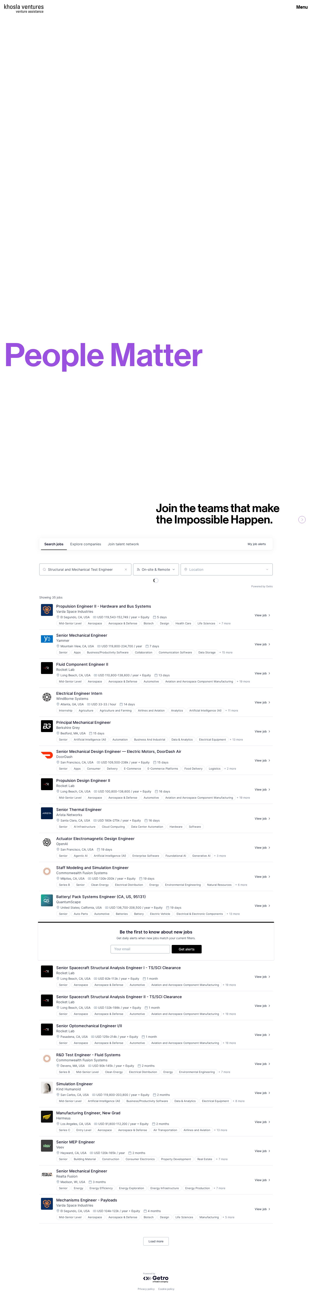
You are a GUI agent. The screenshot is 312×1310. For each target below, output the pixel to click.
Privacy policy (146, 1288)
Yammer (62, 640)
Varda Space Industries (74, 611)
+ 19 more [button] (243, 681)
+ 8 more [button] (239, 1101)
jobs (53, 544)
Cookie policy (166, 1288)
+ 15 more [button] (226, 652)
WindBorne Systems (72, 698)
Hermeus (63, 1118)
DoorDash (64, 757)
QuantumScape (68, 902)
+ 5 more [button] (228, 1217)
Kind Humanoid (68, 1089)
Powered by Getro (262, 586)
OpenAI (62, 844)
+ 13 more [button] (236, 739)
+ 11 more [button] (231, 710)
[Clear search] (126, 569)
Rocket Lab (65, 669)
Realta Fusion (66, 1176)
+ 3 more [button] (220, 855)
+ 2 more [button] (230, 768)
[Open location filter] (267, 569)
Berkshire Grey (68, 727)
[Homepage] (24, 6)
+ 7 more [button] (225, 623)
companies (85, 544)
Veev (60, 1147)
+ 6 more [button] (241, 884)
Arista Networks (69, 815)
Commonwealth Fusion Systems (81, 873)
